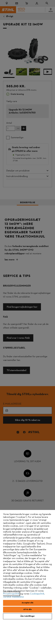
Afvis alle (27, 609)
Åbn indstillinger (27, 616)
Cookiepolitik (37, 594)
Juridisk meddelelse (13, 597)
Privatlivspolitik (11, 594)
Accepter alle (27, 602)
